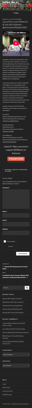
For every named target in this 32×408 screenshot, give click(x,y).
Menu (17, 13)
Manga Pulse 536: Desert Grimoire (18, 332)
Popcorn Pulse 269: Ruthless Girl (12, 309)
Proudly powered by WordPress (20, 404)
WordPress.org (7, 394)
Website (5, 229)
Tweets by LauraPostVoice (11, 121)
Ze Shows (8, 171)
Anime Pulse (11, 2)
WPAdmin (18, 19)
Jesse (4, 332)
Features (8, 169)
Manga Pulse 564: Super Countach (13, 302)
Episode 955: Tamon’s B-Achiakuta (13, 312)
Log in (4, 384)
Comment (6, 188)
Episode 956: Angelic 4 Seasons (12, 298)
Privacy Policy (6, 404)
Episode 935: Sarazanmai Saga (16, 329)
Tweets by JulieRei (8, 131)
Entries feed (6, 387)
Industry (15, 169)
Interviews (23, 169)
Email (5, 220)
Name (5, 211)
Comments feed (7, 391)
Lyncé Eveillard (7, 323)
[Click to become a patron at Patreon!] (16, 161)
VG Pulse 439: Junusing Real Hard (13, 305)
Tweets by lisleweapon (9, 142)
